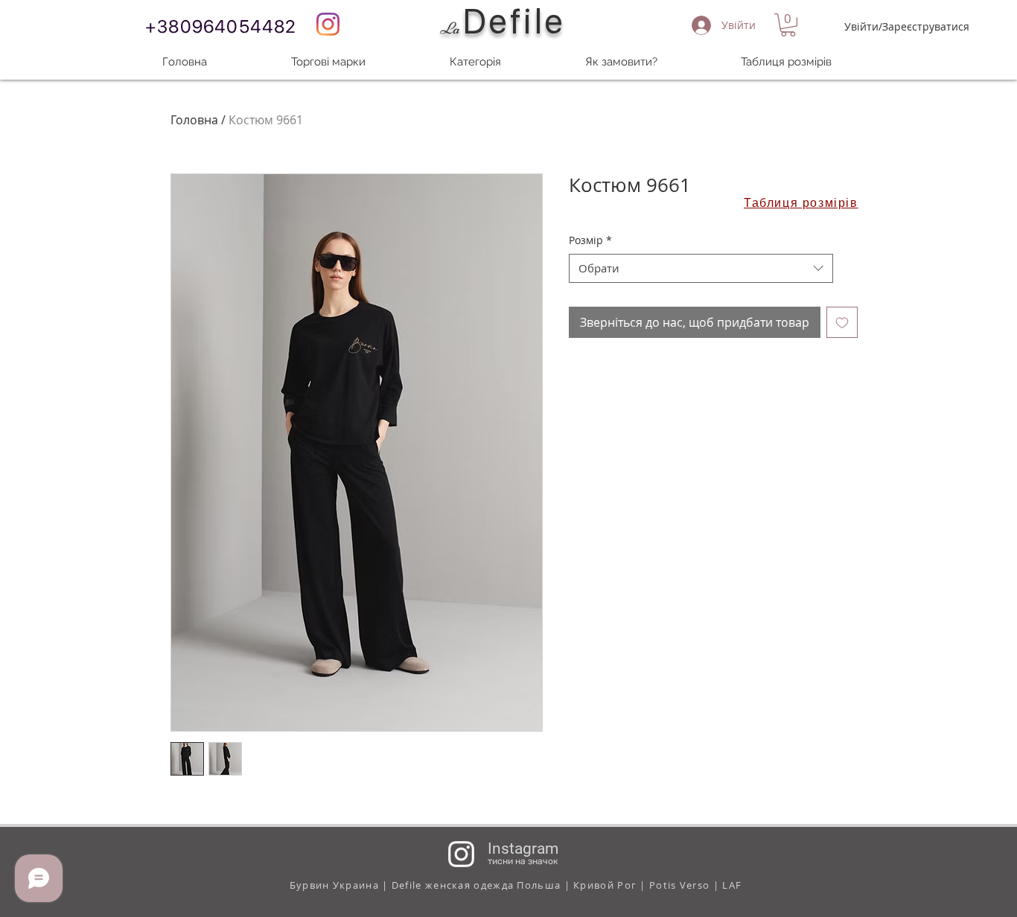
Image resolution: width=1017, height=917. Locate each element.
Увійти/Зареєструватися (906, 26)
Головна (194, 120)
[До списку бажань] (842, 322)
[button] (788, 24)
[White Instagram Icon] (461, 854)
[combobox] (701, 268)
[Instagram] (327, 24)
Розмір (590, 240)
